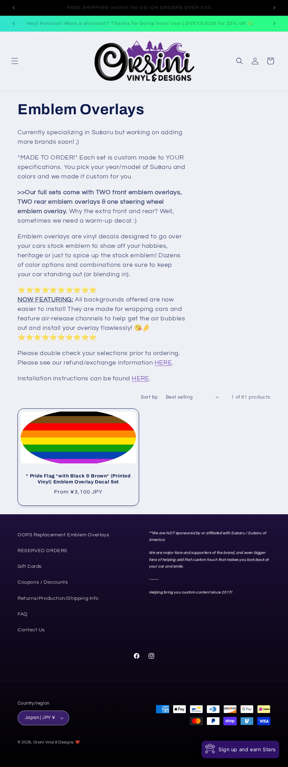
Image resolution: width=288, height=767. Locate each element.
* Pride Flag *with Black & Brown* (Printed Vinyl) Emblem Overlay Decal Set (78, 479)
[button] (14, 61)
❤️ (77, 742)
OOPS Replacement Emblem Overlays (63, 534)
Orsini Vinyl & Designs (53, 742)
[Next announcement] (274, 7)
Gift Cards (30, 566)
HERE (163, 362)
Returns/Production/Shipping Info (58, 598)
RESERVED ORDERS (42, 550)
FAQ (23, 614)
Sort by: (150, 397)
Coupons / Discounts (43, 582)
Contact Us (31, 629)
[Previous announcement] (13, 7)
